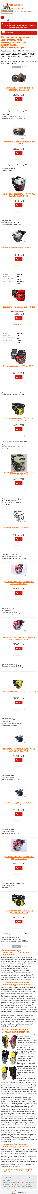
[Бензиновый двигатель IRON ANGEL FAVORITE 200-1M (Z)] (25, 187)
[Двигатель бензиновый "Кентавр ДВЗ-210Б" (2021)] (25, 411)
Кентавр (4, 59)
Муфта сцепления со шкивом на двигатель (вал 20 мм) (19, 89)
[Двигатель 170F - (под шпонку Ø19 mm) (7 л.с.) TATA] (25, 850)
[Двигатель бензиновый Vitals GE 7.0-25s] (25, 359)
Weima (30, 56)
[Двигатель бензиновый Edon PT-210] (25, 300)
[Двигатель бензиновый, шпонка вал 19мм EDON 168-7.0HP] (25, 742)
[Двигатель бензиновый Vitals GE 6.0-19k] (25, 521)
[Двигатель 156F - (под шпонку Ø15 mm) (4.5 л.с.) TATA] (25, 575)
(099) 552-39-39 (16, 5)
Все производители (14, 59)
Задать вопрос (29, 20)
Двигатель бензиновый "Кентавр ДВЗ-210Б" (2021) (19, 419)
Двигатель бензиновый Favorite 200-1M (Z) (19, 249)
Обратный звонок (15, 20)
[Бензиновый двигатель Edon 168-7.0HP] (25, 796)
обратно (21, 61)
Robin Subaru (16, 53)
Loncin (8, 53)
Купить (19, 99)
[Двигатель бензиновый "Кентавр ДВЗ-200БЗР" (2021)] (25, 904)
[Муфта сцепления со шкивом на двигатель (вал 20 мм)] (25, 81)
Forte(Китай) (26, 51)
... (30, 67)
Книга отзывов (29, 13)
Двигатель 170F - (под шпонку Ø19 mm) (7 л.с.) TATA (19, 858)
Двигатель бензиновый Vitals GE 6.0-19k (19, 529)
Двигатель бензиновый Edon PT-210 (19, 307)
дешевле (7, 63)
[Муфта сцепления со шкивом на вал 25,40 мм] (25, 135)
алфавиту (15, 61)
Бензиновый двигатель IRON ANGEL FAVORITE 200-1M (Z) (19, 195)
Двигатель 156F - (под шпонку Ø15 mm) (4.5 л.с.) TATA (19, 583)
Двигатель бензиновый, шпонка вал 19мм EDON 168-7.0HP (19, 750)
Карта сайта (6, 1180)
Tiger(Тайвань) (11, 56)
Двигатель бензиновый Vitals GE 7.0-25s (19, 367)
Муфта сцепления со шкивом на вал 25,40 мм (19, 143)
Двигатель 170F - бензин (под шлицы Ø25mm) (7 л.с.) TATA (19, 638)
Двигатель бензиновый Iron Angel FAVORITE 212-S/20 (19, 473)
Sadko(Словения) (28, 53)
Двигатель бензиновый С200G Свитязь (19, 691)
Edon (20, 51)
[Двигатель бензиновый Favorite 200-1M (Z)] (25, 241)
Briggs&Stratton (6, 51)
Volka (25, 56)
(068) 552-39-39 (16, 8)
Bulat (15, 51)
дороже (14, 63)
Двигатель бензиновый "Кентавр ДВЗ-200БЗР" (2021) (19, 912)
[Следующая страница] (32, 66)
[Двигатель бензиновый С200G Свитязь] (25, 685)
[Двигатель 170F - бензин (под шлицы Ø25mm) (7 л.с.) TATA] (25, 631)
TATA (3, 56)
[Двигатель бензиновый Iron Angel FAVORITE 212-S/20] (25, 465)
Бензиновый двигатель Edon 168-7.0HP (19, 804)
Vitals (20, 56)
